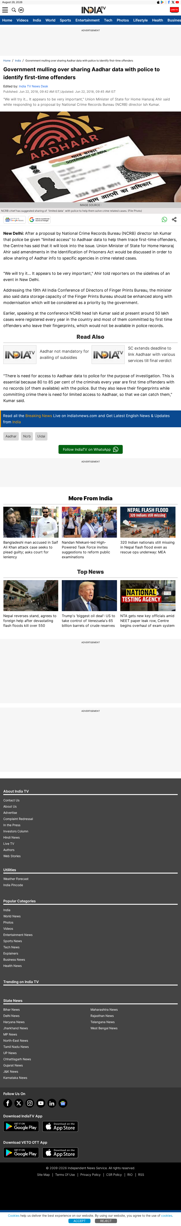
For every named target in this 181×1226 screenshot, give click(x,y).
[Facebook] (7, 1103)
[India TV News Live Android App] (21, 1126)
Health (157, 20)
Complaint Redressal (18, 819)
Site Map (43, 1174)
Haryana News (14, 1022)
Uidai (41, 436)
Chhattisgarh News (17, 1059)
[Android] (162, 2)
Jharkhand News (15, 1028)
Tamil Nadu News (16, 1047)
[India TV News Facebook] (168, 2)
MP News (10, 1034)
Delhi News (11, 1016)
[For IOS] (60, 1152)
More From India (90, 498)
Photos (123, 20)
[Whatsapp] (164, 220)
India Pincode (13, 885)
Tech (108, 20)
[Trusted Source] (39, 219)
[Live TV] (174, 10)
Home (7, 20)
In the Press (11, 825)
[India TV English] (93, 10)
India (37, 20)
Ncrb (27, 436)
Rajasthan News (102, 1016)
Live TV (8, 843)
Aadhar (11, 436)
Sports (65, 20)
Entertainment (87, 20)
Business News (14, 959)
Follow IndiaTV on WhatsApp (87, 449)
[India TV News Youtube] (177, 2)
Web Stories (12, 856)
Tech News (11, 947)
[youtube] (40, 1103)
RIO (130, 1174)
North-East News (15, 1040)
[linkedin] (51, 1103)
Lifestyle (140, 20)
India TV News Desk (33, 86)
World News (12, 916)
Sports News (12, 941)
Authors (8, 850)
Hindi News (11, 837)
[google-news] (62, 1103)
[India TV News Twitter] (173, 2)
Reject (106, 1221)
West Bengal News (103, 1028)
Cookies (13, 1215)
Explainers (10, 953)
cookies (166, 1215)
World (50, 20)
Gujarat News (13, 1065)
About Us (10, 806)
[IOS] (158, 2)
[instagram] (29, 1103)
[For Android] (21, 1152)
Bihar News (11, 1009)
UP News (10, 1053)
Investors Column (15, 831)
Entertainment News (17, 935)
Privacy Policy (90, 1174)
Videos (22, 20)
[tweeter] (18, 1103)
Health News (12, 966)
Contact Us (11, 800)
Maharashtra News (104, 1009)
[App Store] (60, 1126)
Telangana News (102, 1022)
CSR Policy (114, 1174)
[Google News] (14, 219)
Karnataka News (15, 1078)
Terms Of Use (65, 1174)
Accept (80, 1221)
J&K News (10, 1071)
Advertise (10, 812)
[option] (46, 354)
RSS (141, 1174)
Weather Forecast (15, 879)
